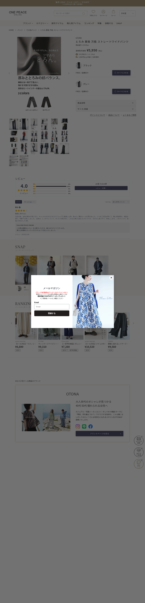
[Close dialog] (111, 277)
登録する (52, 313)
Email (36, 302)
